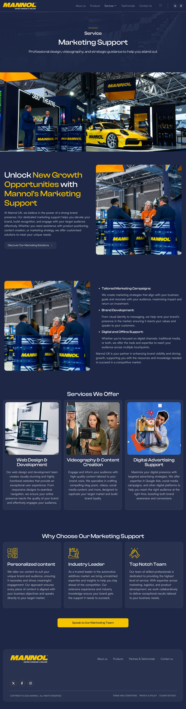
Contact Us (145, 5)
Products (95, 5)
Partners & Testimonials (142, 658)
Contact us (167, 658)
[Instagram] (30, 683)
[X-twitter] (175, 6)
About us (81, 5)
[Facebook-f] (181, 6)
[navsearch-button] (160, 6)
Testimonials (128, 5)
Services (109, 5)
